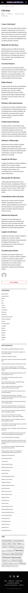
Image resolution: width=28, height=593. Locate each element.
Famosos (18, 550)
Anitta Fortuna (5, 473)
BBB (19, 544)
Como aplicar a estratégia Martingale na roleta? (13, 349)
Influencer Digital (5, 323)
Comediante (4, 309)
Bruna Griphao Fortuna (7, 458)
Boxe (23, 544)
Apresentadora (5, 296)
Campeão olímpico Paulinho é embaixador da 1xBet (14, 364)
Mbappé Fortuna (5, 497)
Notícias (3, 332)
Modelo (3, 328)
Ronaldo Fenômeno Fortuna (8, 485)
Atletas (3, 298)
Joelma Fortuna (5, 527)
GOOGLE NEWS (18, 581)
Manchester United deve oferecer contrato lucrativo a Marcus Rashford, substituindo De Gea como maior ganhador (14, 442)
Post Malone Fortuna (6, 530)
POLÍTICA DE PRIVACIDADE (11, 585)
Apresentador (5, 293)
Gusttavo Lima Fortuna (7, 479)
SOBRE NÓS (11, 581)
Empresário (4, 314)
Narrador (4, 330)
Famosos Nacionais (6, 319)
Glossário (7, 6)
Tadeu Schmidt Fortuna (7, 464)
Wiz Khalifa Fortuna (6, 521)
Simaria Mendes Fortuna (7, 509)
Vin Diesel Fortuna (6, 518)
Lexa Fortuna (5, 461)
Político (3, 335)
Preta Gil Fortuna (5, 500)
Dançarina (4, 312)
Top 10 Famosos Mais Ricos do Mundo (10, 437)
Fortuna (3, 321)
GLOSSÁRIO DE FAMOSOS (13, 583)
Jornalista (4, 325)
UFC (17, 566)
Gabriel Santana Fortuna (7, 467)
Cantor (3, 305)
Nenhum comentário (20, 13)
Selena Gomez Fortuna (7, 494)
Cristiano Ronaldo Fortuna (7, 512)
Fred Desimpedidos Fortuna (8, 476)
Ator (2, 300)
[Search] (26, 2)
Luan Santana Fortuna (7, 515)
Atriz (3, 303)
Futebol (4, 561)
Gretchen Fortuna (6, 524)
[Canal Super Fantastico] (14, 2)
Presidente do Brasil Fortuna (8, 455)
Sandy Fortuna (5, 503)
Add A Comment (14, 282)
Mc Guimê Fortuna (6, 470)
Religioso (4, 337)
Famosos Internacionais (7, 316)
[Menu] (2, 2)
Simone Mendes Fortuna (7, 506)
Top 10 (3, 339)
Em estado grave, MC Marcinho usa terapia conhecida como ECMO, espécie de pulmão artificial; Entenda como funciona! (14, 397)
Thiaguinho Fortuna (6, 482)
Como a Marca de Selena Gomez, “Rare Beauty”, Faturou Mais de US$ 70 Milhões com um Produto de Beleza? (14, 368)
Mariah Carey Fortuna (7, 491)
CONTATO (21, 585)
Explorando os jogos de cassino (9, 356)
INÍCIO (5, 581)
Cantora (3, 307)
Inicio (2, 6)
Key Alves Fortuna (6, 488)
